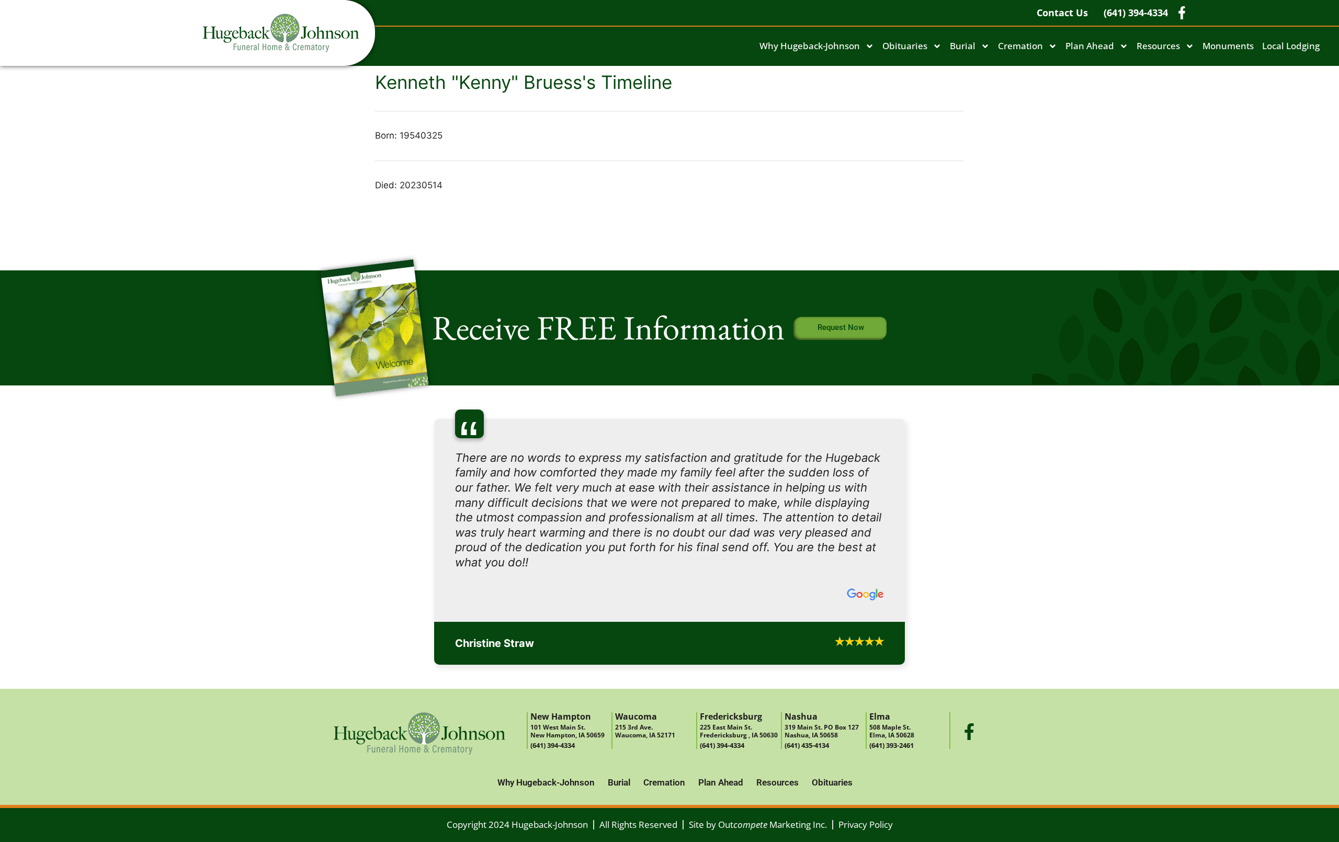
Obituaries (904, 46)
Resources (1158, 46)
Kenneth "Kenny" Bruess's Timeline (523, 82)
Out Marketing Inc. (772, 720)
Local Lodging (1291, 46)
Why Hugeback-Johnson (809, 46)
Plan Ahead (1089, 46)
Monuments (1228, 46)
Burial (962, 46)
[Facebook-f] (969, 626)
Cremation (1020, 46)
